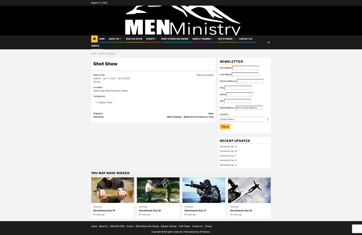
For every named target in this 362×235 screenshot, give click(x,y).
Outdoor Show (105, 102)
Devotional (97, 207)
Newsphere (190, 231)
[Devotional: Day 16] (249, 190)
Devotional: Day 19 (228, 146)
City (222, 87)
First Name (225, 67)
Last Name (225, 74)
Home (102, 39)
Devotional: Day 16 (228, 160)
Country (224, 114)
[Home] (94, 39)
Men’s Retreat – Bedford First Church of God (190, 115)
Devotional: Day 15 (228, 165)
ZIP (221, 101)
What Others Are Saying (174, 39)
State (223, 94)
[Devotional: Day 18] (158, 190)
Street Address (228, 81)
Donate (95, 46)
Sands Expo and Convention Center (110, 90)
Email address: (228, 107)
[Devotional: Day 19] (112, 190)
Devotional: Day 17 (228, 155)
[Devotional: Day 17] (203, 190)
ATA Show (98, 115)
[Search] (269, 42)
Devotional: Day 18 (228, 151)
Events (150, 39)
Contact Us (245, 39)
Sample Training (201, 39)
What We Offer (134, 39)
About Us (114, 39)
